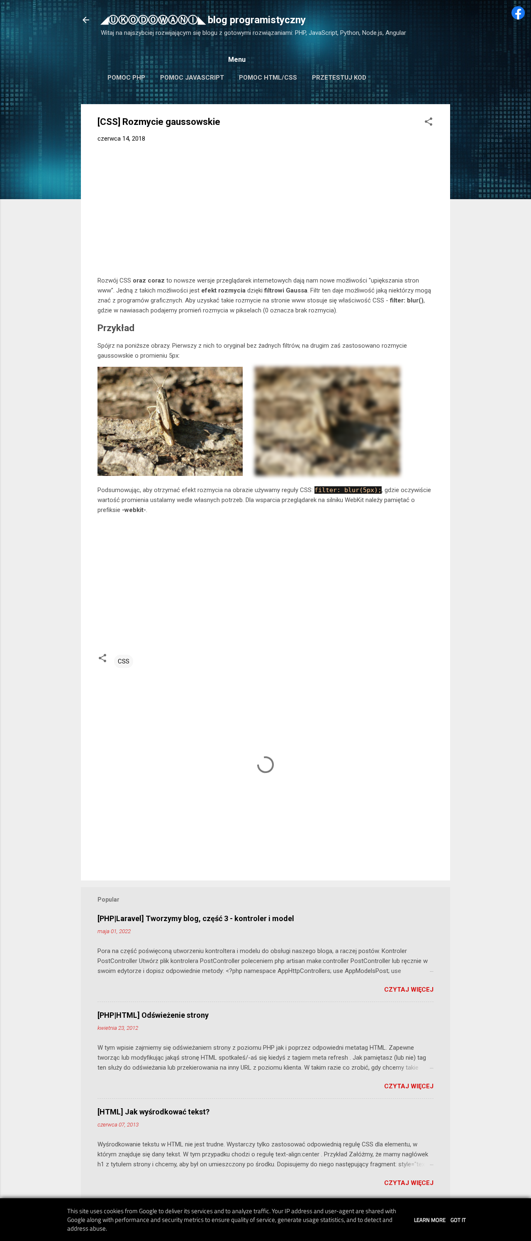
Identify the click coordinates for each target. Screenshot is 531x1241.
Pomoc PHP (126, 77)
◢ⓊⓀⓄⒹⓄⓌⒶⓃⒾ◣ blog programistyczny (203, 20)
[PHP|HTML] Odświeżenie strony (153, 1015)
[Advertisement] (265, 211)
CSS (123, 661)
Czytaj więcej (409, 989)
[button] (429, 123)
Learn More (430, 1220)
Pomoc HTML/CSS (268, 77)
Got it (458, 1220)
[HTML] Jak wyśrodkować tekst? (153, 1111)
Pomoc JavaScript (192, 77)
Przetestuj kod (339, 77)
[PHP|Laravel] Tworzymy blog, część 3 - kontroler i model (195, 918)
